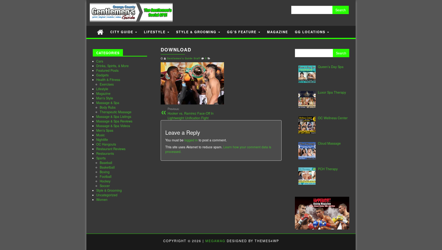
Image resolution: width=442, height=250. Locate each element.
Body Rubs (108, 107)
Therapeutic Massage (115, 112)
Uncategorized (106, 195)
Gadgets (102, 75)
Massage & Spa (107, 102)
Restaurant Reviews (110, 148)
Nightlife (102, 139)
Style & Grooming (197, 32)
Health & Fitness (108, 79)
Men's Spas (104, 130)
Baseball (106, 162)
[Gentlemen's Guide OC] (100, 32)
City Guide (122, 32)
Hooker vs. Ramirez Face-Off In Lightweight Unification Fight (191, 113)
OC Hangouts (106, 144)
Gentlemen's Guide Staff (184, 58)
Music (100, 135)
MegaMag (215, 240)
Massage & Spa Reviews (114, 121)
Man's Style (104, 98)
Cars (99, 61)
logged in (191, 140)
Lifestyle (155, 32)
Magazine (277, 32)
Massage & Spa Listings (113, 116)
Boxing (105, 172)
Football (105, 176)
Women (102, 199)
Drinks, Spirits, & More (112, 65)
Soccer (105, 185)
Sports (101, 158)
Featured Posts (107, 70)
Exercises (107, 84)
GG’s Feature (242, 32)
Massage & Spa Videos (113, 125)
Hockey (105, 181)
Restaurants (105, 153)
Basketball (107, 167)
